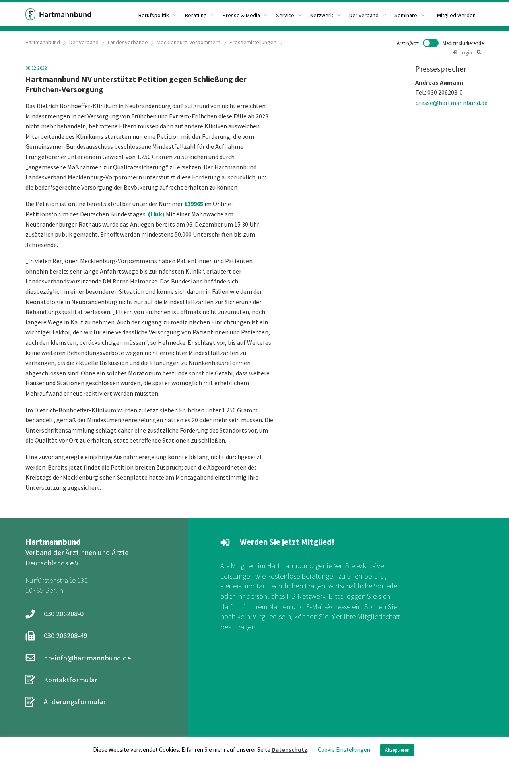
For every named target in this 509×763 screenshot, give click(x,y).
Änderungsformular (75, 701)
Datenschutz (289, 749)
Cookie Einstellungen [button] (344, 749)
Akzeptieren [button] (397, 750)
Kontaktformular (70, 679)
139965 (193, 204)
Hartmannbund (42, 42)
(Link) (156, 214)
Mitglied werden (456, 15)
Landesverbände (128, 42)
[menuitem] (157, 14)
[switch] (440, 43)
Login (466, 52)
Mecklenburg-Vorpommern (188, 42)
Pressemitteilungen (252, 42)
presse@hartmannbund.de (451, 103)
